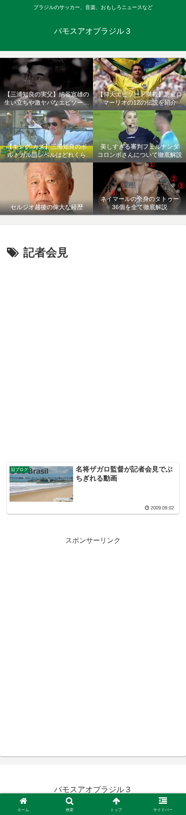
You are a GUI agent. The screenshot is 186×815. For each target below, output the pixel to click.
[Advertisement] (93, 359)
